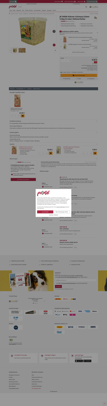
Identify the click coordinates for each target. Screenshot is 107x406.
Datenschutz (51, 214)
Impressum (56, 214)
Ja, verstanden (45, 212)
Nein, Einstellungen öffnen (62, 212)
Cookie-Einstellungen (60, 207)
